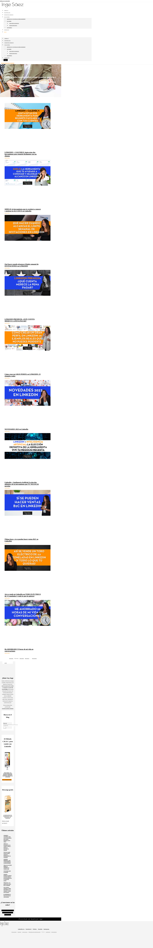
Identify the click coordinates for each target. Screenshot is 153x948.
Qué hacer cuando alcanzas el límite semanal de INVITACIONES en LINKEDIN (21, 265)
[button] (46, 35)
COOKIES (19, 932)
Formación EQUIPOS (13, 25)
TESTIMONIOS (9, 27)
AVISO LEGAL (24, 932)
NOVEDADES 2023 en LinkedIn (16, 429)
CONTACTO (48, 932)
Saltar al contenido (5, 1)
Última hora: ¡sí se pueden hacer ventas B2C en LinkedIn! (21, 540)
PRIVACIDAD (14, 932)
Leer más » (7, 158)
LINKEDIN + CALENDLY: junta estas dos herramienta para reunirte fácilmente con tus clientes (21, 154)
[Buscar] (4, 727)
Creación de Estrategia (14, 23)
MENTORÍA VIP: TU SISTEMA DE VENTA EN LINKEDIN (16, 19)
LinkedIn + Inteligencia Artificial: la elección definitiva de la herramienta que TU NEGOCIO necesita (22, 484)
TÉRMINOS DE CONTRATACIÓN (34, 932)
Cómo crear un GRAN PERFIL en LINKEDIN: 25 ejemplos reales (23, 375)
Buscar (5, 723)
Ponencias (6, 29)
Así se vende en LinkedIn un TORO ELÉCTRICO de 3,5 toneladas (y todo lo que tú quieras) (23, 595)
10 (34, 658)
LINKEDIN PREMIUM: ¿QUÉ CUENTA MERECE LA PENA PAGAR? (20, 320)
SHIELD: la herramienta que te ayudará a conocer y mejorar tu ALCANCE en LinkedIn (23, 210)
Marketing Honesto (8, 14)
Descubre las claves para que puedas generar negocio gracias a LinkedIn (8, 774)
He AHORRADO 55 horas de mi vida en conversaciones (19, 650)
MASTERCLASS (7, 12)
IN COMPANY (9, 21)
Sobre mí (6, 10)
